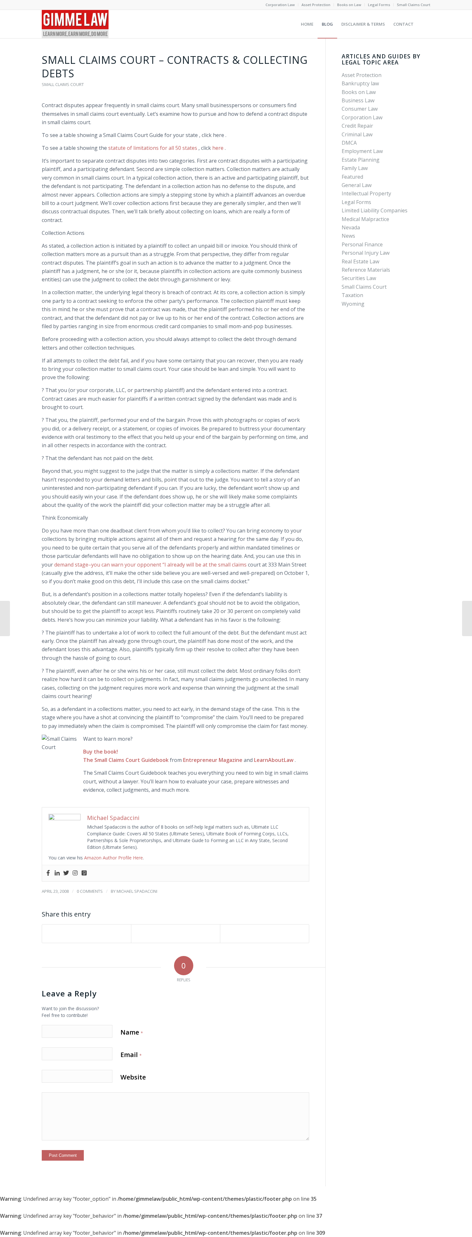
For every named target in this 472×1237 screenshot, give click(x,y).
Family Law (355, 168)
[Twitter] (66, 873)
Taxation (352, 295)
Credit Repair (357, 125)
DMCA (349, 142)
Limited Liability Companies (374, 210)
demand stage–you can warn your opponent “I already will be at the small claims (150, 564)
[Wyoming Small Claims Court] (5, 618)
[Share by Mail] (264, 934)
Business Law (358, 100)
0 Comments (90, 891)
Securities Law (359, 278)
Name (131, 1032)
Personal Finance (362, 244)
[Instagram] (75, 873)
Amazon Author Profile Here (113, 858)
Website (133, 1077)
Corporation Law (280, 4)
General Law (356, 185)
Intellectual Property (366, 193)
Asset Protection (316, 4)
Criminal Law (357, 134)
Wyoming (353, 303)
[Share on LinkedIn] (175, 934)
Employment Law (362, 151)
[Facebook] (48, 873)
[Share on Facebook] (86, 934)
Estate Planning (361, 159)
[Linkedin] (57, 873)
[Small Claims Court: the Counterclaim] (467, 618)
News (348, 235)
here (218, 147)
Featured (352, 176)
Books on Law (349, 4)
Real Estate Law (360, 261)
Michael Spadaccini (137, 891)
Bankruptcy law (360, 83)
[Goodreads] (84, 873)
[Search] (424, 24)
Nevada (351, 227)
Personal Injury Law (365, 252)
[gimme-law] (75, 24)
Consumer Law (360, 108)
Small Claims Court (413, 4)
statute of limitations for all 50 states (153, 147)
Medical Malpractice (365, 219)
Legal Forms (379, 4)
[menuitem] (280, 4)
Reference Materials (366, 269)
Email (131, 1054)
